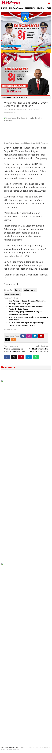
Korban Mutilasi (12, 294)
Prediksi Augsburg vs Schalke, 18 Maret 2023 (14, 349)
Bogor (18, 290)
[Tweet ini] (14, 357)
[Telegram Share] (29, 357)
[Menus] (49, 2)
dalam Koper (29, 290)
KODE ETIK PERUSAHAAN (10, 749)
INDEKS (23, 747)
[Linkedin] (35, 336)
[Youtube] (41, 336)
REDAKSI (31, 747)
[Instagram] (29, 336)
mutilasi (34, 167)
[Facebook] (23, 336)
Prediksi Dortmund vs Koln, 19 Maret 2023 (38, 349)
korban (24, 268)
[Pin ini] (21, 357)
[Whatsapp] (36, 357)
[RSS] (13, 339)
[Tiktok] (7, 339)
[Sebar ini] (7, 357)
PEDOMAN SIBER (42, 747)
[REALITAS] (10, 3)
